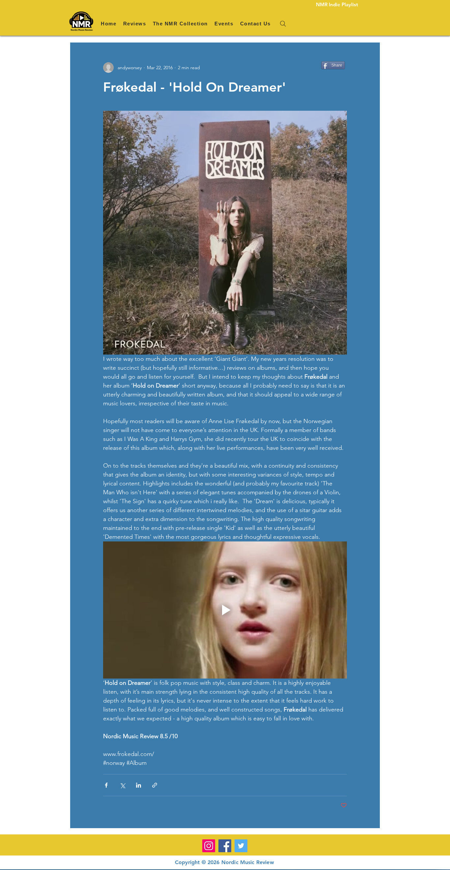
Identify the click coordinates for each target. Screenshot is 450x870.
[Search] (283, 24)
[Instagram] (208, 845)
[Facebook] (224, 845)
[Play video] (225, 610)
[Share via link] (155, 785)
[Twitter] (241, 845)
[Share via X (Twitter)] (122, 785)
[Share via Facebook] (106, 785)
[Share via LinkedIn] (138, 785)
